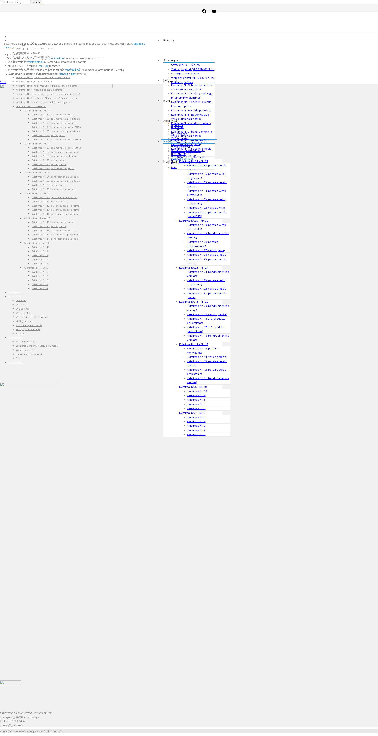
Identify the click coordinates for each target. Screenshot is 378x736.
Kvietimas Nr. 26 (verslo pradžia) (207, 254)
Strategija (170, 60)
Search (36, 2)
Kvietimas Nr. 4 (196, 421)
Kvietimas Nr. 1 (196, 434)
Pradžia (168, 40)
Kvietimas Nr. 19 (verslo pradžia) (207, 314)
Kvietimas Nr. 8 (196, 399)
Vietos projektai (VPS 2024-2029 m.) (193, 69)
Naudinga (170, 141)
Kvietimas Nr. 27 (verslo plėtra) (206, 250)
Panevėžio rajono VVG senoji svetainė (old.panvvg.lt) (31, 731)
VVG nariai (177, 129)
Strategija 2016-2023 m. (185, 73)
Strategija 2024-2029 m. (185, 65)
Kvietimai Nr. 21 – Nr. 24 (193, 267)
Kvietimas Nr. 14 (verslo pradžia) (207, 357)
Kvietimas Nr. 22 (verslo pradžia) (207, 288)
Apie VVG (177, 125)
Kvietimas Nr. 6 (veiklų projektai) (191, 110)
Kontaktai (170, 161)
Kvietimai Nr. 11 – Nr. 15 (193, 344)
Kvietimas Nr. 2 (196, 430)
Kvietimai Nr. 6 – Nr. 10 (193, 387)
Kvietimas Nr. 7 (196, 404)
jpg (46, 66)
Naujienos (170, 100)
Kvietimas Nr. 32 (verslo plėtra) (206, 207)
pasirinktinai (57, 58)
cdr (40, 66)
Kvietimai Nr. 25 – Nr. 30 (193, 220)
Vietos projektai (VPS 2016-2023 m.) (193, 78)
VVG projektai (179, 138)
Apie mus (170, 120)
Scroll (3, 82)
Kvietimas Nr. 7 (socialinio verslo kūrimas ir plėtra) (43, 77)
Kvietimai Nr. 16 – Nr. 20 (193, 301)
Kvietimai (170, 80)
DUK (174, 167)
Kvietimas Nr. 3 (196, 425)
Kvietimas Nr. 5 (196, 417)
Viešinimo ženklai (182, 158)
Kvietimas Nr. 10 (197, 391)
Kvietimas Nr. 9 (196, 395)
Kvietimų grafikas (182, 82)
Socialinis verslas (182, 146)
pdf (73, 73)
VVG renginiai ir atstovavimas (189, 142)
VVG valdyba (179, 134)
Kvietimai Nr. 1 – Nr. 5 (192, 413)
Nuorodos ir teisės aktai (186, 163)
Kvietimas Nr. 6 (196, 408)
